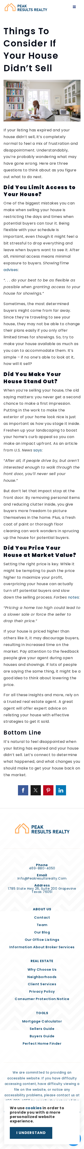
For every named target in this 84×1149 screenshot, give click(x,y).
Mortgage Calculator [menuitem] (42, 1021)
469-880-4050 (42, 868)
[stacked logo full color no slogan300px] (42, 828)
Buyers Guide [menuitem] (42, 1036)
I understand (31, 1132)
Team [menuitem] (42, 925)
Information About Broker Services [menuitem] (42, 947)
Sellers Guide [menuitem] (42, 1028)
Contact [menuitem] (42, 917)
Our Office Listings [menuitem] (42, 939)
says (37, 450)
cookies (33, 1108)
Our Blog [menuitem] (42, 932)
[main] (42, 404)
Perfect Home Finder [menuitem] (42, 1043)
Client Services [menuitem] (42, 984)
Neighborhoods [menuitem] (42, 977)
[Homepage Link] (26, 6)
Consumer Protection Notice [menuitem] (42, 999)
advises (11, 269)
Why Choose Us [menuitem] (42, 969)
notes (73, 597)
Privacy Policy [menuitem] (42, 991)
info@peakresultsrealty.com (42, 878)
